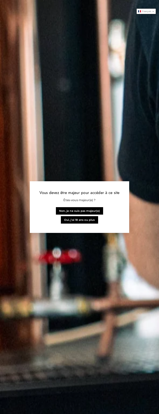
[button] (146, 11)
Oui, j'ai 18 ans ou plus (79, 219)
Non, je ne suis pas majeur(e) (79, 210)
